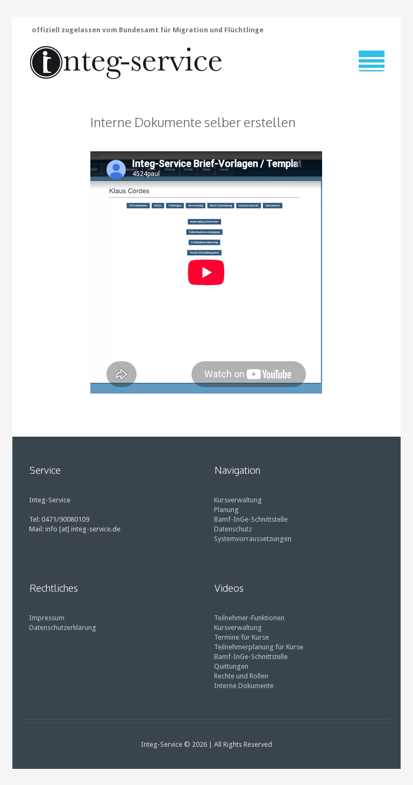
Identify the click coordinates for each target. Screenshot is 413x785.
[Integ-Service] (126, 61)
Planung (226, 510)
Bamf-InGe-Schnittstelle (251, 519)
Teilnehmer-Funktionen (249, 618)
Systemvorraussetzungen (252, 539)
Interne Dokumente (244, 686)
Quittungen (231, 666)
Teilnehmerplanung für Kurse (258, 647)
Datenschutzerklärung (62, 627)
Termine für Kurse (241, 637)
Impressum (47, 618)
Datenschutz (233, 529)
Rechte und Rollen (241, 676)
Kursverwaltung (238, 500)
